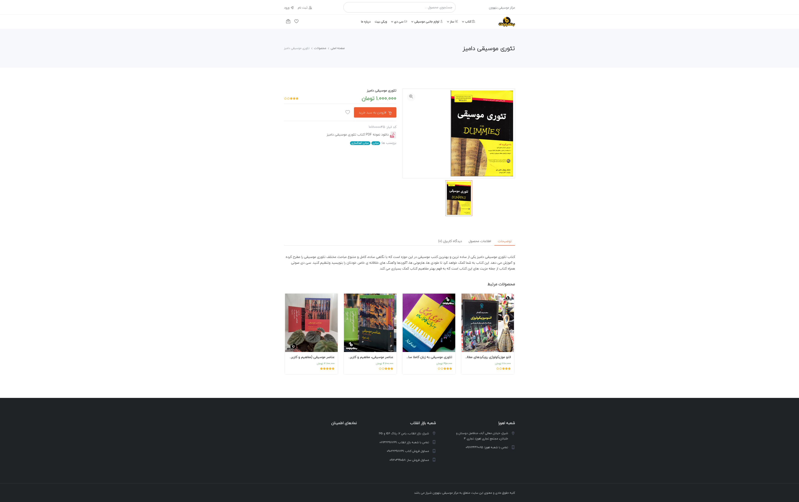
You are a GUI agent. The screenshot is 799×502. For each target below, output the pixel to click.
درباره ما (366, 21)
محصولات (320, 48)
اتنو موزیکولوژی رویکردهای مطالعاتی (486, 357)
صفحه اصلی (338, 48)
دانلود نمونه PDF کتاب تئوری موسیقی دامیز (358, 134)
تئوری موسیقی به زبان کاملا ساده (428, 357)
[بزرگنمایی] (411, 97)
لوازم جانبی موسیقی (427, 21)
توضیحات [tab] (505, 241)
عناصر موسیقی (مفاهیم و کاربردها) (310, 357)
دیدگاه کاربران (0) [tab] (450, 241)
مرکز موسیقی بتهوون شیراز (442, 492)
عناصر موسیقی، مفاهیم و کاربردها (369, 357)
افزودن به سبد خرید (373, 112)
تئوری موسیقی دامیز (381, 90)
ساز (452, 21)
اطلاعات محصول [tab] (480, 241)
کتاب (468, 21)
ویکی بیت (381, 21)
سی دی (399, 21)
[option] (458, 198)
